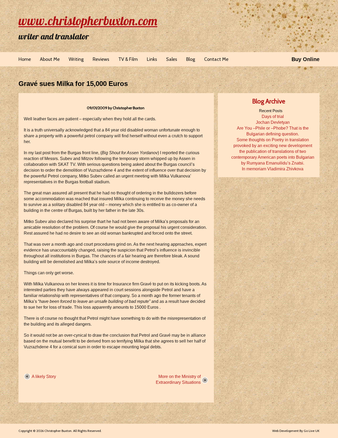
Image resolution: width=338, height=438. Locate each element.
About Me (50, 59)
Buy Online (306, 59)
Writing (76, 59)
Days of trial (273, 116)
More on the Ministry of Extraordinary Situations (178, 379)
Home (24, 59)
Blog (190, 59)
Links (152, 59)
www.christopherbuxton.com (87, 21)
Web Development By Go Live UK (296, 431)
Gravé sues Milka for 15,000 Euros (73, 84)
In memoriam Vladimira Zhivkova (272, 169)
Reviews (101, 59)
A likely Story (44, 376)
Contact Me (216, 59)
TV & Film (128, 59)
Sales (171, 59)
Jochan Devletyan (273, 122)
